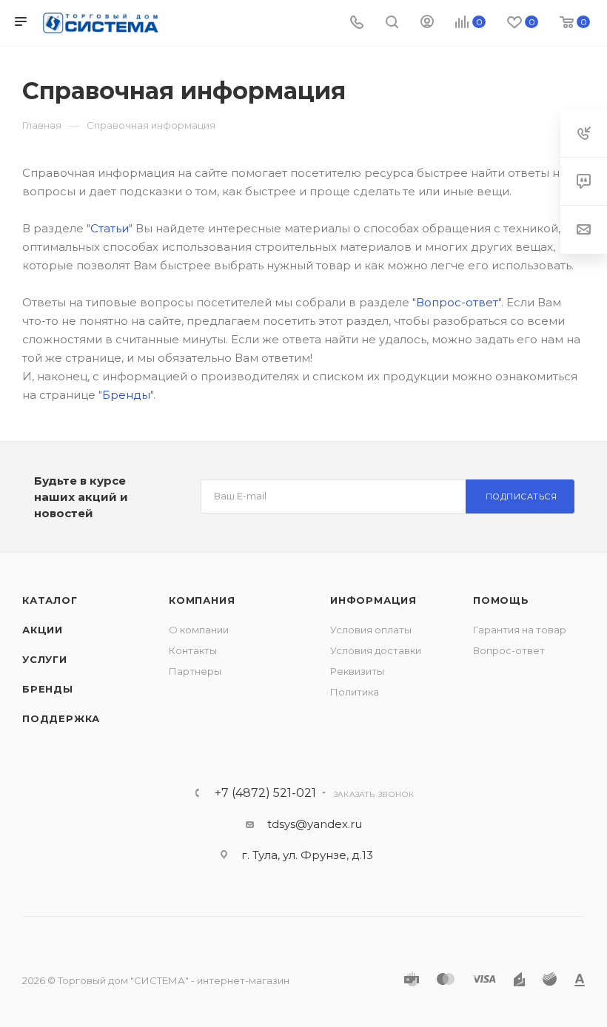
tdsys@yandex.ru (314, 824)
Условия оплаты (371, 630)
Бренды (126, 395)
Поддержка (61, 718)
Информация (373, 600)
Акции (42, 630)
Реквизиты (357, 671)
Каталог (50, 600)
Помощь (501, 600)
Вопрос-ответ (457, 302)
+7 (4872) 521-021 (265, 793)
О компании (199, 630)
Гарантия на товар (519, 630)
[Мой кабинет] (427, 23)
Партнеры (195, 671)
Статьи (109, 228)
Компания (202, 600)
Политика (354, 692)
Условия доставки (375, 650)
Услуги (44, 659)
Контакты (193, 650)
